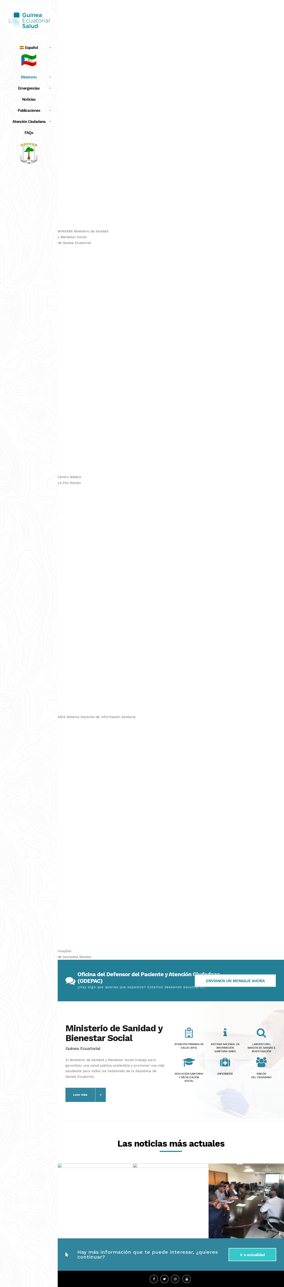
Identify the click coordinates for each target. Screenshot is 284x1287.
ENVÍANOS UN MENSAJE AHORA (235, 980)
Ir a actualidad (252, 1254)
